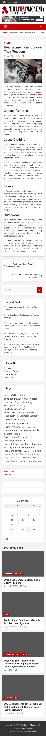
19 (17, 525)
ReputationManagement (21, 447)
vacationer (18, 458)
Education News (11, 698)
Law (6, 614)
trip (12, 457)
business (18, 394)
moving (21, 419)
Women (7, 43)
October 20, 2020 (11, 56)
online (24, 423)
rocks (25, 451)
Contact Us (8, 377)
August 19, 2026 (10, 627)
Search (39, 290)
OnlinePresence (12, 426)
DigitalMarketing (23, 402)
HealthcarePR (11, 415)
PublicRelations (12, 444)
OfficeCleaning (11, 423)
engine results (27, 406)
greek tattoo (30, 413)
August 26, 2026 (10, 586)
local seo (13, 419)
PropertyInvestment (14, 440)
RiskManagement (13, 450)
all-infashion (9, 472)
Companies (9, 654)
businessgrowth (12, 398)
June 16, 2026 (9, 713)
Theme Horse (26, 728)
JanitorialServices (29, 415)
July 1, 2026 (8, 670)
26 (17, 529)
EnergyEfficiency (12, 405)
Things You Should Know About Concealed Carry (19, 265)
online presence (26, 427)
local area (7, 419)
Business (8, 574)
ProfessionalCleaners (15, 437)
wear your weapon (18, 144)
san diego (31, 451)
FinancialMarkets (13, 412)
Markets (18, 574)
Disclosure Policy (11, 371)
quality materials (30, 444)
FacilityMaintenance (14, 408)
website (26, 457)
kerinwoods (9, 474)
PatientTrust (16, 430)
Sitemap (7, 368)
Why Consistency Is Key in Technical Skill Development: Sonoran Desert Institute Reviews (21, 336)
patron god (27, 431)
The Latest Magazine (29, 725)
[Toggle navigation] (5, 27)
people (35, 430)
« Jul (6, 539)
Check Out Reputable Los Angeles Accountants (25, 276)
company (9, 402)
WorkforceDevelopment (24, 461)
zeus (39, 461)
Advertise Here (10, 374)
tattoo (31, 454)
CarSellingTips (29, 398)
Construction (22, 654)
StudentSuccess (20, 454)
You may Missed (13, 547)
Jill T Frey (23, 56)
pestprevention (12, 433)
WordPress (31, 732)
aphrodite (7, 395)
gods (24, 413)
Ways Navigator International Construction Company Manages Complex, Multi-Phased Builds (22, 326)
